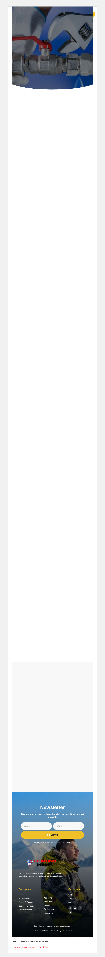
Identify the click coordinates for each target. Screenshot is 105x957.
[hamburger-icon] (69, 14)
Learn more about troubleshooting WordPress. (30, 947)
